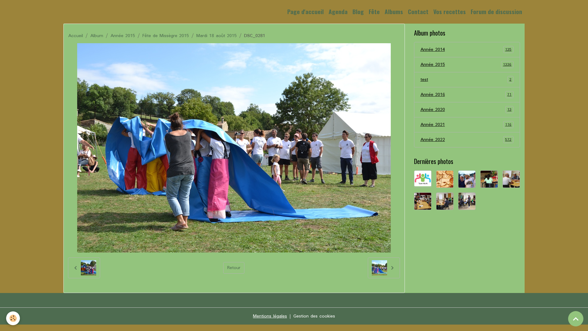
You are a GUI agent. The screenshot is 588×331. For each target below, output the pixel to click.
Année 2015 (123, 36)
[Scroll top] (575, 318)
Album (96, 36)
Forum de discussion (496, 11)
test (466, 79)
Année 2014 (466, 49)
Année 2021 (466, 124)
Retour (233, 268)
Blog (358, 11)
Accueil (75, 36)
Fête (374, 11)
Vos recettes (449, 11)
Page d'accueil (305, 11)
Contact (418, 11)
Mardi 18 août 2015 (216, 36)
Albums (394, 11)
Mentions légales (270, 316)
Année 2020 (466, 109)
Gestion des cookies (314, 316)
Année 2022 (466, 139)
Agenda (338, 11)
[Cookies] (13, 318)
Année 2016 (466, 94)
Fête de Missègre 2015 (165, 36)
